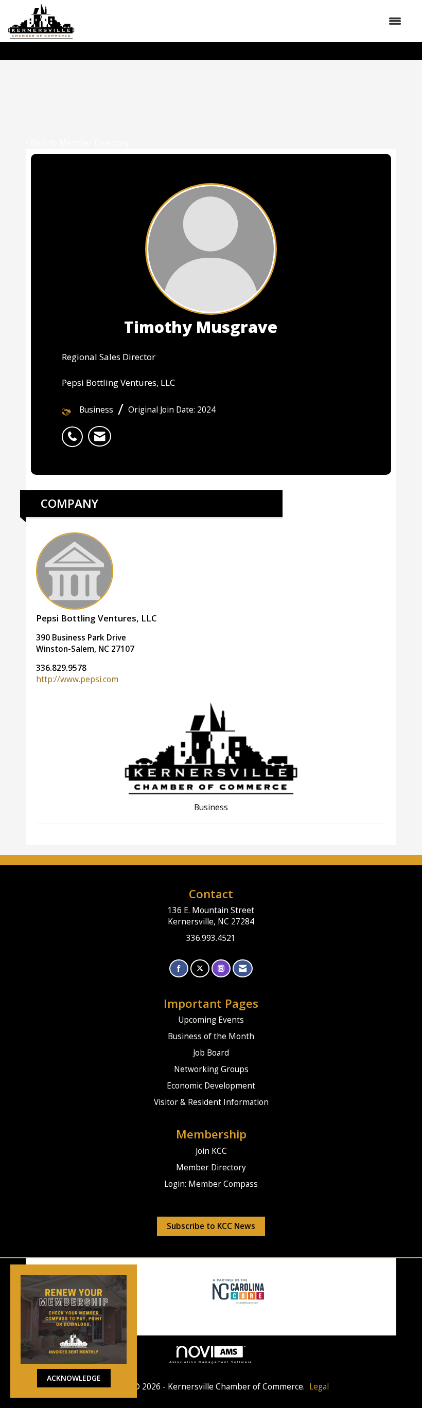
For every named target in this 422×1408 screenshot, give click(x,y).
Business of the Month (211, 1036)
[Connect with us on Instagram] (221, 968)
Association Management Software (211, 1362)
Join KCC (211, 1151)
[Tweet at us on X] (199, 968)
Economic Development (211, 1085)
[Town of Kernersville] (208, 1290)
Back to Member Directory (79, 142)
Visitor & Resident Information (211, 1102)
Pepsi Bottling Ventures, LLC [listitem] (96, 618)
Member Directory (211, 1167)
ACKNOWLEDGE (74, 1378)
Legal (319, 1386)
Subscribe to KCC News (211, 1226)
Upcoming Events (211, 1019)
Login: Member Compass (211, 1184)
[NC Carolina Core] (237, 1290)
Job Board (211, 1052)
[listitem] (75, 431)
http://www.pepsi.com (77, 679)
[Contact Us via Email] (243, 968)
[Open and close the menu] (243, 21)
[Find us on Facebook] (178, 968)
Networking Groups (211, 1069)
